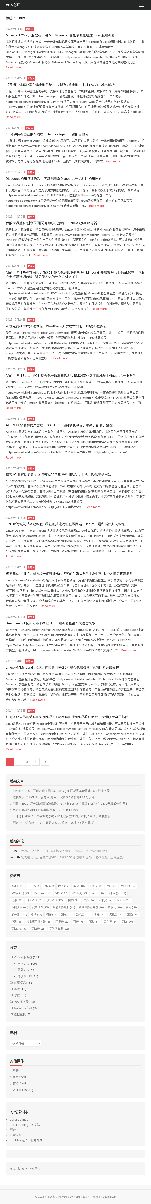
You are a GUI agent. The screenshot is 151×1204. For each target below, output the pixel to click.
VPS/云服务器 (23, 957)
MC (112, 886)
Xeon (98, 893)
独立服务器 (21, 1001)
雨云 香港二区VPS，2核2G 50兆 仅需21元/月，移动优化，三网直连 (77, 857)
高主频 (111, 921)
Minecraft (43, 893)
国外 (89, 900)
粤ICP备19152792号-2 (25, 1169)
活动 (36, 914)
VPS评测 (80, 893)
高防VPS (19, 928)
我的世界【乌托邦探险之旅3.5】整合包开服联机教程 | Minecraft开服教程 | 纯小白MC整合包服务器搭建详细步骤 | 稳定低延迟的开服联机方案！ (75, 275)
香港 (94, 921)
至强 (132, 914)
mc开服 (128, 886)
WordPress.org (23, 1090)
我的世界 (40, 907)
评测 (17, 921)
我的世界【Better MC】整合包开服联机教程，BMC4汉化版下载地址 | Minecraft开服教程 (71, 376)
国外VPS (23, 970)
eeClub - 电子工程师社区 (26, 1140)
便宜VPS (55, 900)
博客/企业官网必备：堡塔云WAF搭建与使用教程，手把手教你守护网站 (58, 475)
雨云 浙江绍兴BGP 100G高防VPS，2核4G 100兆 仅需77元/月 (54, 823)
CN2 (48, 886)
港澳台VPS (25, 976)
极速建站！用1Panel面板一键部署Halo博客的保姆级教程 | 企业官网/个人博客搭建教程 (69, 573)
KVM (79, 886)
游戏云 (83, 914)
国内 (73, 900)
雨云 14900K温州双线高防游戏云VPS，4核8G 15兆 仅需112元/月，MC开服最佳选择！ (70, 803)
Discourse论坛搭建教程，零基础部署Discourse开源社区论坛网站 (54, 179)
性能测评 (19, 907)
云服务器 (117, 893)
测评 (51, 914)
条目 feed (19, 1077)
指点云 (115, 907)
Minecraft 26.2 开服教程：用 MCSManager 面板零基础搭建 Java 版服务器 (60, 35)
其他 (30, 78)
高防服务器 (59, 928)
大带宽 (105, 900)
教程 (28, 29)
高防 (127, 921)
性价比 (123, 900)
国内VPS (23, 963)
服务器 (19, 914)
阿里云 (62, 921)
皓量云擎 (16, 1135)
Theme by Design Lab (103, 1196)
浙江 (66, 914)
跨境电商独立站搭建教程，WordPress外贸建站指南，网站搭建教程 (56, 326)
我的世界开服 (64, 907)
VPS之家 (13, 5)
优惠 (17, 900)
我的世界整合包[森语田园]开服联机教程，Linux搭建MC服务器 (51, 223)
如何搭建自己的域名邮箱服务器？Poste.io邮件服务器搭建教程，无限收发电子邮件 (67, 717)
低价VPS (35, 900)
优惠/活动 (20, 982)
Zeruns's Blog (19, 1119)
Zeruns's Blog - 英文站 (25, 1125)
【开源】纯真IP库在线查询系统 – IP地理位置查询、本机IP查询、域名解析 (60, 85)
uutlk (17, 857)
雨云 (79, 921)
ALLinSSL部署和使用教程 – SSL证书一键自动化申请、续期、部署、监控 (59, 425)
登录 (16, 1071)
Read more (13, 67)
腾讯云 (116, 914)
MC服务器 (20, 893)
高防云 (38, 928)
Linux (96, 886)
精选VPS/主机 (23, 1008)
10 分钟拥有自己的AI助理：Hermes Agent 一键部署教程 (47, 134)
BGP (33, 886)
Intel (63, 886)
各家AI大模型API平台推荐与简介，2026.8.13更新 (45, 810)
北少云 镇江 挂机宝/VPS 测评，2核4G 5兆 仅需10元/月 (69, 851)
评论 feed (19, 1083)
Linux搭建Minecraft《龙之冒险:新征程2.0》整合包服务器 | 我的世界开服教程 (62, 667)
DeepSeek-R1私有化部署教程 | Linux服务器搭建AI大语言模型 (50, 623)
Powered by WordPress (72, 1196)
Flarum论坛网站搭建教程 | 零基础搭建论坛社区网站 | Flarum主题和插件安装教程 (65, 524)
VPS (61, 893)
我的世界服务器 (91, 907)
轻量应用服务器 (39, 921)
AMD (17, 886)
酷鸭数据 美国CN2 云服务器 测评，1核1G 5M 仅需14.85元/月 (53, 797)
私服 (99, 914)
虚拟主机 (20, 1014)
